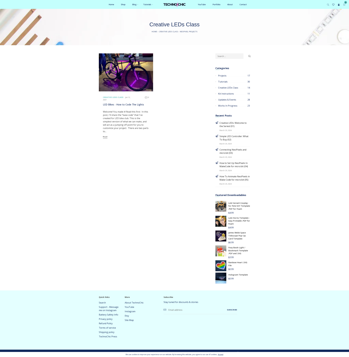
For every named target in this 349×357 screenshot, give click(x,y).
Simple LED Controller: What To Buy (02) (233, 138)
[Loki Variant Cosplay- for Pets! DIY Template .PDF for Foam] (220, 206)
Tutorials (147, 4)
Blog (134, 4)
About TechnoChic (134, 302)
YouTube (202, 4)
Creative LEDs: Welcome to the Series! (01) (233, 124)
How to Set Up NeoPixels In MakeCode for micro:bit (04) (233, 165)
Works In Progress (227, 105)
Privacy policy (105, 319)
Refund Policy (106, 323)
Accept (220, 354)
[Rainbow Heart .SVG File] (220, 265)
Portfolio (216, 4)
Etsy (127, 315)
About (230, 4)
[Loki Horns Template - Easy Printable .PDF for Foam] (220, 220)
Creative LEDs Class (168, 31)
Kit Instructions (226, 93)
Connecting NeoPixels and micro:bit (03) (232, 151)
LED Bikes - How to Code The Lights (123, 104)
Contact (243, 4)
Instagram (130, 311)
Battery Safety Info (108, 314)
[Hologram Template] (220, 277)
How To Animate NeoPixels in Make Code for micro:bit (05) (234, 178)
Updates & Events (227, 99)
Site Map (129, 320)
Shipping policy (106, 332)
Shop (123, 4)
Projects (222, 75)
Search (102, 302)
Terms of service (107, 327)
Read (105, 137)
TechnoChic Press (108, 336)
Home (111, 4)
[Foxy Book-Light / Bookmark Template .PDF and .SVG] (220, 250)
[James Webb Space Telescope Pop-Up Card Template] (220, 235)
